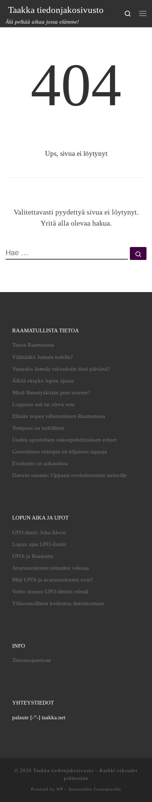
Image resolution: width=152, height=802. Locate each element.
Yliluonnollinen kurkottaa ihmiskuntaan (58, 603)
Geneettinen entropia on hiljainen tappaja (59, 452)
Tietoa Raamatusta (33, 345)
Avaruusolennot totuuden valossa (50, 568)
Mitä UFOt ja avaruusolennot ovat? (52, 580)
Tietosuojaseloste (31, 660)
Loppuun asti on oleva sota (43, 404)
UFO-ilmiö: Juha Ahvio (39, 532)
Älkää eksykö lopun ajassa (43, 381)
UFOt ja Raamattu (32, 556)
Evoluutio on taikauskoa (40, 463)
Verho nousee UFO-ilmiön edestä (50, 591)
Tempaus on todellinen (38, 428)
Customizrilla (107, 789)
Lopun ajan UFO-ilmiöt (39, 544)
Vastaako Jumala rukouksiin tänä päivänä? (61, 369)
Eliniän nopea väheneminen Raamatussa (58, 416)
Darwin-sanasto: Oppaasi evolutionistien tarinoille (69, 475)
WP (59, 789)
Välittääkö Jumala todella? (42, 357)
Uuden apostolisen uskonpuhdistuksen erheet (64, 440)
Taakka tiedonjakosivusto (63, 770)
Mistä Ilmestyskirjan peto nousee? (51, 392)
